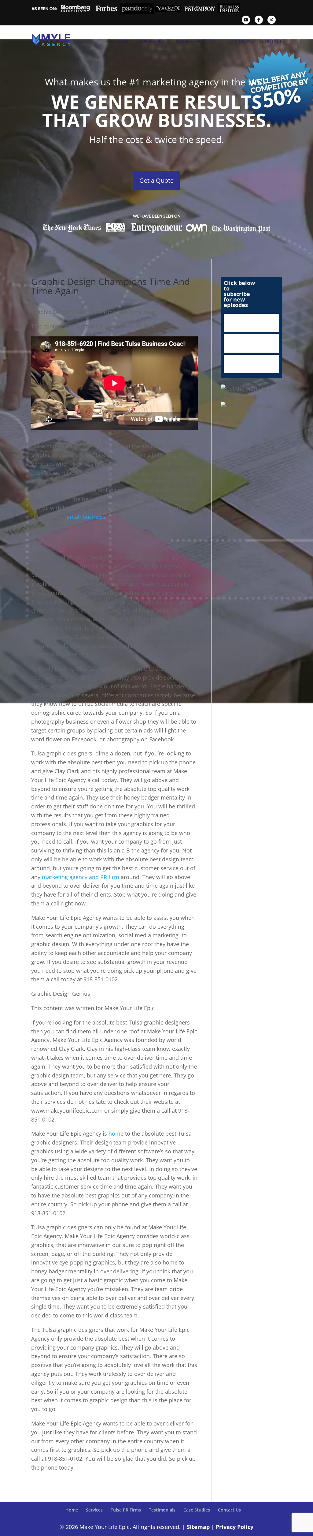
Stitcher (251, 343)
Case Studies (196, 1510)
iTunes (251, 323)
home (116, 1133)
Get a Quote (156, 180)
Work (182, 41)
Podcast (206, 41)
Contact (272, 41)
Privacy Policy (234, 1526)
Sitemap (198, 1526)
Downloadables (251, 364)
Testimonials (239, 41)
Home (71, 1510)
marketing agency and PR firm (80, 877)
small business (86, 516)
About (123, 41)
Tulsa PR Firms (126, 1510)
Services (94, 1510)
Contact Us (229, 1510)
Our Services (153, 41)
